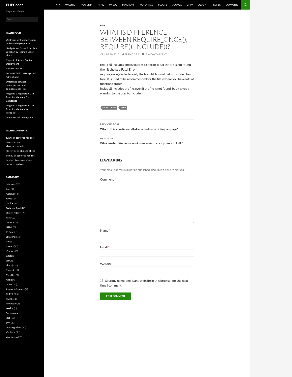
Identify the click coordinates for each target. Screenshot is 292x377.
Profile (216, 4)
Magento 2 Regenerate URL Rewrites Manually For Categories (20, 97)
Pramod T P (132, 54)
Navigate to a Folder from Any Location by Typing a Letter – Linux (21, 52)
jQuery (202, 4)
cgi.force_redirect (25, 137)
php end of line (27, 150)
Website (106, 264)
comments (232, 4)
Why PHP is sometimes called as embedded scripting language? (139, 127)
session (10, 308)
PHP (57, 4)
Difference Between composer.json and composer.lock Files (16, 85)
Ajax (8, 189)
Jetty (8, 241)
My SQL (113, 4)
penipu (9, 155)
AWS (8, 198)
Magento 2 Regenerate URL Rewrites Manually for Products (20, 109)
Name (105, 230)
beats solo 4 (12, 142)
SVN (8, 322)
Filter (9, 217)
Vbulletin (10, 332)
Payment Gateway (15, 289)
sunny (9, 137)
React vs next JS (14, 68)
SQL (8, 317)
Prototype (11, 303)
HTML (101, 4)
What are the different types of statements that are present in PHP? (141, 141)
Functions (128, 4)
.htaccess (10, 184)
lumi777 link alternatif (17, 160)
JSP (8, 260)
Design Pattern (13, 212)
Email (104, 247)
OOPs (9, 284)
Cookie (9, 203)
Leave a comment (156, 54)
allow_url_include (15, 146)
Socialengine (12, 313)
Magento (70, 4)
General (10, 222)
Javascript (87, 4)
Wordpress (12, 336)
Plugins (162, 4)
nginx (9, 279)
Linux (190, 4)
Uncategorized (13, 327)
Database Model (14, 208)
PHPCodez (14, 5)
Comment (108, 179)
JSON (9, 255)
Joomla (177, 4)
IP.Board (10, 231)
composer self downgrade (19, 117)
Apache (10, 193)
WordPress (146, 4)
